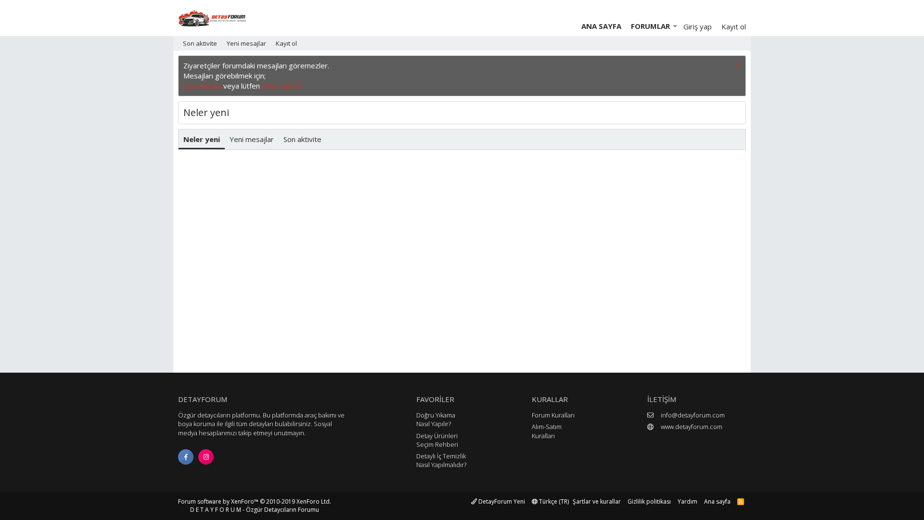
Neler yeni (201, 139)
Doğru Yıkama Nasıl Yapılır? (435, 419)
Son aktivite (200, 43)
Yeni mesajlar (246, 43)
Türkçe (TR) (553, 501)
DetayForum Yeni (501, 501)
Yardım (687, 501)
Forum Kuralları (553, 415)
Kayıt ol (286, 43)
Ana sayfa (601, 26)
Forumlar (650, 26)
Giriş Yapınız (281, 86)
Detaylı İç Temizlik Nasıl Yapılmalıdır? (441, 460)
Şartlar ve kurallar (597, 501)
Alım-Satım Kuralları (547, 431)
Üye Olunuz (202, 86)
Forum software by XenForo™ (254, 501)
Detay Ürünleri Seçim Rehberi (437, 440)
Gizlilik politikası (649, 501)
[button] (675, 26)
